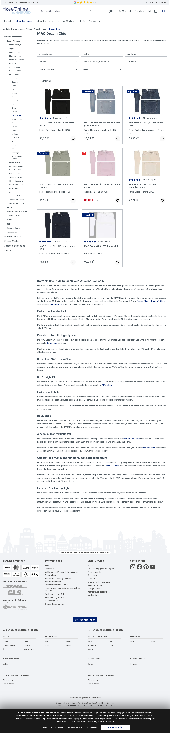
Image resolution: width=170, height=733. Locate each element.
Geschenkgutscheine (14, 245)
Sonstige (15, 153)
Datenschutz (50, 575)
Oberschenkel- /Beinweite (96, 61)
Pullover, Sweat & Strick (17, 211)
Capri (14, 86)
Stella (14, 145)
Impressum (49, 568)
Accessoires (12, 232)
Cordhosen (13, 192)
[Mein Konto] (125, 11)
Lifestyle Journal (95, 588)
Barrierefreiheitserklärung (56, 585)
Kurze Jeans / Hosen (17, 45)
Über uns (92, 578)
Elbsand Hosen (15, 71)
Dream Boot (16, 112)
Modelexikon (93, 595)
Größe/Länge (45, 54)
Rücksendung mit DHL (54, 594)
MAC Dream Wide (131, 438)
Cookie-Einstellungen (54, 604)
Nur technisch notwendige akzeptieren (82, 727)
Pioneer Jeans (94, 659)
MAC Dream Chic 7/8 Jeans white (101, 246)
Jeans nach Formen (17, 203)
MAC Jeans (14, 75)
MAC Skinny (107, 385)
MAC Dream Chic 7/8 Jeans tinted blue (57, 247)
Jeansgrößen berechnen (99, 592)
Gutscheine (92, 575)
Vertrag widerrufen (85, 619)
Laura (14, 130)
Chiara (14, 93)
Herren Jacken (95, 675)
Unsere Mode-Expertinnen (99, 582)
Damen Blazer (148, 447)
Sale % (7, 250)
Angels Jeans (14, 49)
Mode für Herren (12, 236)
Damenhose (52, 343)
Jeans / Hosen (13, 41)
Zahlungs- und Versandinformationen (61, 572)
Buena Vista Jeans (16, 60)
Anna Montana (14, 52)
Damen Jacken (10, 675)
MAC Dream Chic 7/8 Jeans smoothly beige (143, 185)
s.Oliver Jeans (14, 174)
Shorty (14, 141)
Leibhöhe (43, 61)
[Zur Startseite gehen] (17, 10)
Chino (14, 97)
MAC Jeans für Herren (97, 637)
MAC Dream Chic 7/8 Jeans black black (57, 124)
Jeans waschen (112, 465)
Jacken (10, 207)
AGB (47, 565)
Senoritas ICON (15, 170)
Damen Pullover (55, 304)
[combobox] (62, 11)
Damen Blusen (143, 301)
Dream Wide (17, 123)
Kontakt (91, 565)
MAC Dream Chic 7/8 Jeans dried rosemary (56, 185)
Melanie (15, 134)
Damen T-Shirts (158, 301)
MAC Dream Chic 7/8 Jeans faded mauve (102, 185)
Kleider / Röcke (13, 228)
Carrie (14, 89)
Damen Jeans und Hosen (16, 630)
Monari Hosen (14, 162)
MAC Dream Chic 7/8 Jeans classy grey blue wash (102, 124)
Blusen (9, 220)
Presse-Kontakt (94, 572)
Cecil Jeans (13, 63)
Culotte (15, 101)
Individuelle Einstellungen (53, 727)
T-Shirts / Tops (13, 215)
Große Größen (14, 188)
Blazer (9, 224)
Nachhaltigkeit (51, 601)
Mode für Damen (13, 36)
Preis (85, 69)
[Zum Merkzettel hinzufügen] (73, 138)
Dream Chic (17, 115)
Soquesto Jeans (15, 177)
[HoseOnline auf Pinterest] (146, 568)
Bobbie (15, 82)
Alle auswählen (115, 727)
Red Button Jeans (16, 166)
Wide (14, 149)
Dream (14, 108)
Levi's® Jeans (136, 637)
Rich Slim (15, 138)
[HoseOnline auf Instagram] (132, 568)
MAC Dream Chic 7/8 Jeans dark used (146, 124)
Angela (14, 78)
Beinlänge (132, 54)
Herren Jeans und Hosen (101, 630)
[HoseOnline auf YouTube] (152, 568)
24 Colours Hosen (16, 185)
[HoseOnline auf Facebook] (139, 568)
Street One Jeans (16, 181)
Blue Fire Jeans (15, 56)
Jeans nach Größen (16, 196)
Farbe (86, 54)
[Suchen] (89, 11)
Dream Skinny (17, 119)
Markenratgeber (95, 585)
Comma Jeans (15, 67)
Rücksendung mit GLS (54, 597)
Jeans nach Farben (16, 200)
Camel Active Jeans (139, 659)
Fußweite (131, 61)
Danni (14, 104)
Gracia (14, 127)
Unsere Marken (12, 241)
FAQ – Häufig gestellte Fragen (101, 568)
